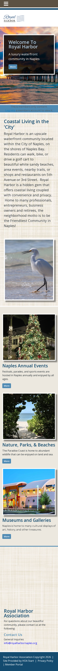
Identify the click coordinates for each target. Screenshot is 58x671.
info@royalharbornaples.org (20, 643)
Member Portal (14, 664)
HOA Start (28, 660)
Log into (10, 110)
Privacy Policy (45, 660)
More (13, 66)
